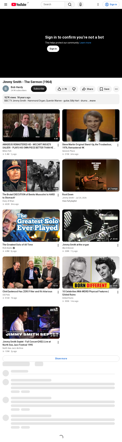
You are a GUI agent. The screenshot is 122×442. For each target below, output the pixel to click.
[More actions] (116, 89)
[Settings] (98, 4)
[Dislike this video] (73, 89)
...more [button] (91, 100)
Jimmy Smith (68, 198)
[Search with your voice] (80, 4)
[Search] (70, 4)
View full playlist (69, 201)
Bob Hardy (17, 87)
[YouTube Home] (18, 4)
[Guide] (6, 4)
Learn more (85, 42)
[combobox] (54, 4)
